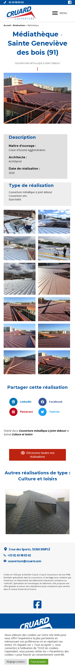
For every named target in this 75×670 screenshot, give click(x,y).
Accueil (7, 25)
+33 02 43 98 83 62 (19, 555)
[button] (55, 13)
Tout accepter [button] (38, 661)
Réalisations (19, 25)
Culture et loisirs (22, 434)
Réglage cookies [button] (16, 661)
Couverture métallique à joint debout (42, 430)
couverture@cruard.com (24, 561)
